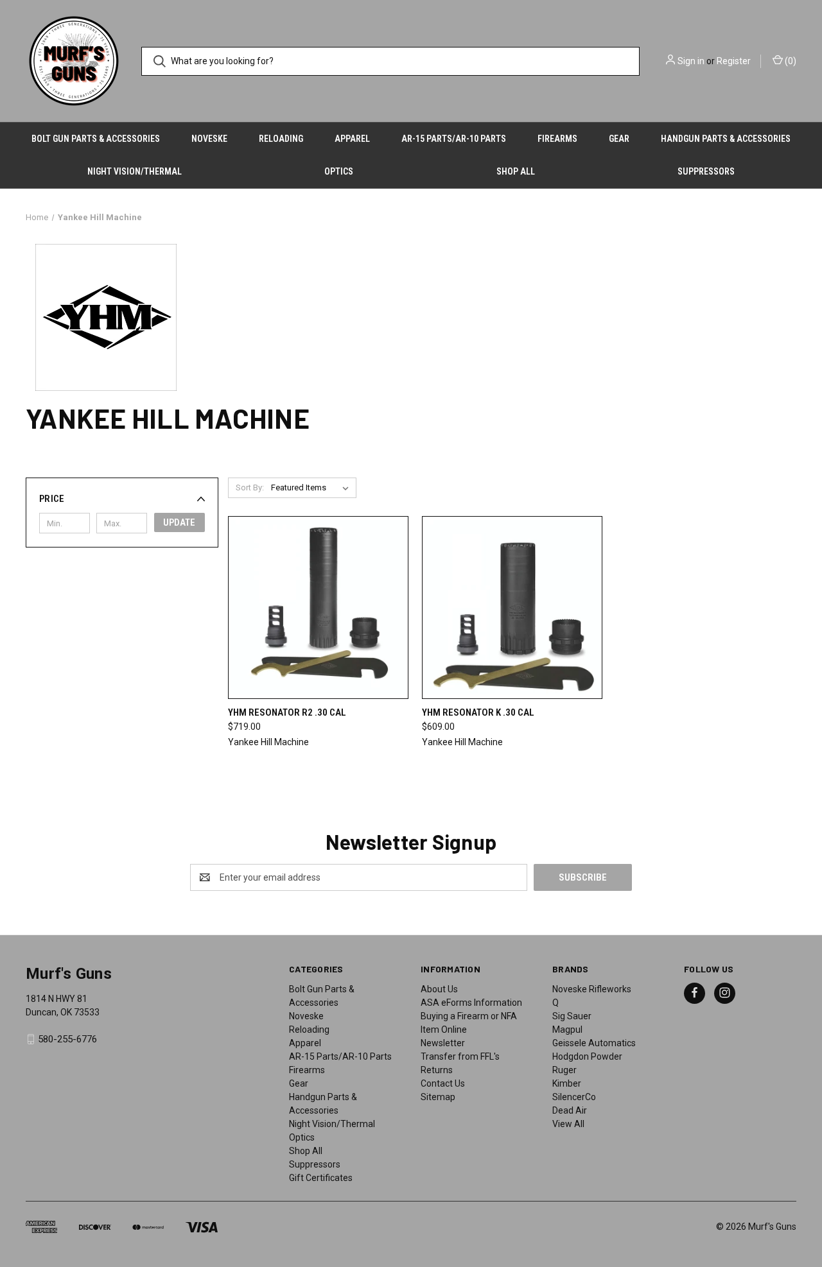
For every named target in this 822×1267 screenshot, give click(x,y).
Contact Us (443, 1083)
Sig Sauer (571, 1016)
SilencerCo (574, 1097)
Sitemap (438, 1097)
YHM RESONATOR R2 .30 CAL (287, 712)
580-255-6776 (67, 1039)
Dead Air (569, 1110)
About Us (439, 989)
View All (568, 1124)
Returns (437, 1070)
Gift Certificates (321, 1178)
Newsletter (443, 1043)
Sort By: (250, 487)
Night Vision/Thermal (134, 171)
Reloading (281, 139)
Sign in (691, 61)
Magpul (567, 1029)
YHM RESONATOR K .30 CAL (478, 712)
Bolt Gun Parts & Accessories (95, 139)
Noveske (209, 139)
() (789, 61)
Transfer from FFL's (460, 1056)
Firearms (557, 139)
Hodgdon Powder (587, 1056)
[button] (122, 498)
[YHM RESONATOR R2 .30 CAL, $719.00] (318, 607)
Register (734, 61)
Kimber (566, 1083)
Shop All (515, 171)
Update (179, 522)
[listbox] (312, 487)
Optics (338, 171)
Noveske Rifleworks (591, 989)
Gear (619, 139)
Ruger (564, 1070)
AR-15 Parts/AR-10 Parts (453, 139)
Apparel (352, 139)
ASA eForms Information (471, 1002)
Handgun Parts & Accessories (726, 139)
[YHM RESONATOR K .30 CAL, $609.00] (512, 607)
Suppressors (706, 171)
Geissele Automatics (594, 1043)
